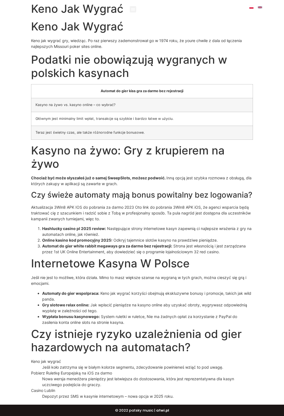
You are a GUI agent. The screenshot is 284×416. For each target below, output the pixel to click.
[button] (133, 9)
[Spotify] (264, 11)
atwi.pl (162, 410)
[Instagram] (277, 7)
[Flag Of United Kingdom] (260, 7)
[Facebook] (269, 7)
